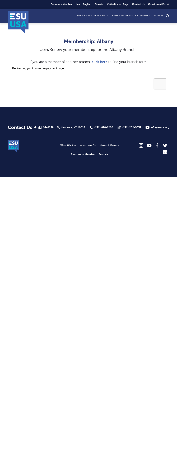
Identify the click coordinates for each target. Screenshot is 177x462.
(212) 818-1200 (103, 127)
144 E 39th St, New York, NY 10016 (64, 127)
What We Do (101, 15)
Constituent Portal (158, 4)
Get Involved (143, 15)
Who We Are (84, 15)
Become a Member (61, 4)
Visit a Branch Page (117, 4)
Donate (99, 4)
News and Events (122, 15)
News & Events (109, 145)
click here (99, 62)
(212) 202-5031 (131, 127)
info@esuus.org (160, 127)
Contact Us (138, 4)
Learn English (83, 4)
